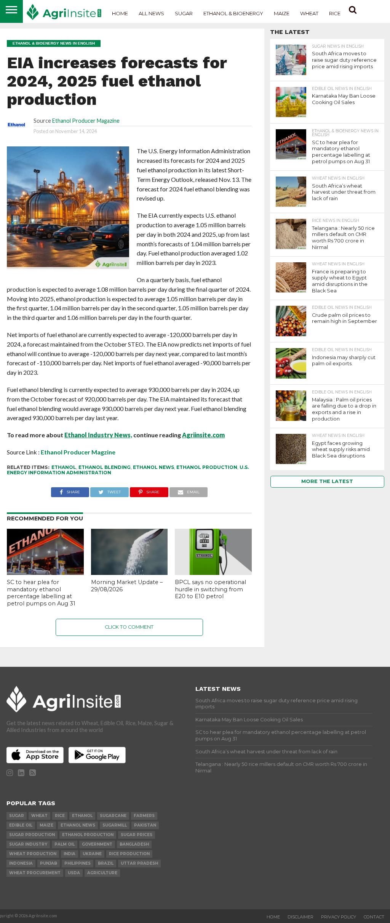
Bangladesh (134, 844)
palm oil (64, 844)
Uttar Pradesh (139, 863)
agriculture (102, 872)
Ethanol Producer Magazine (86, 120)
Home (120, 13)
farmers (144, 815)
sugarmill (114, 825)
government (97, 844)
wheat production (32, 853)
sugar (16, 815)
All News (151, 13)
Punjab (48, 863)
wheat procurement (35, 872)
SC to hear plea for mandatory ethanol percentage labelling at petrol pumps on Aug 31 (41, 593)
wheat (39, 815)
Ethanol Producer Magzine (78, 452)
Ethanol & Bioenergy (233, 13)
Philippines (77, 863)
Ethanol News (153, 467)
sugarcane (113, 815)
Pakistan (145, 825)
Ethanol (63, 467)
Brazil (105, 863)
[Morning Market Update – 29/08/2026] (129, 572)
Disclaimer (300, 917)
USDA (74, 872)
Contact (374, 917)
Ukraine (92, 853)
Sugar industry (28, 844)
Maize (281, 13)
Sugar (184, 13)
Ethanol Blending (104, 467)
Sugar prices (136, 834)
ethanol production (206, 467)
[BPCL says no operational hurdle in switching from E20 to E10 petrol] (213, 572)
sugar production (32, 834)
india (69, 853)
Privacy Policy (338, 917)
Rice (334, 13)
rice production (129, 853)
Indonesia (21, 863)
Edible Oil (20, 825)
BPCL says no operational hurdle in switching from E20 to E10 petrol (210, 589)
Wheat (309, 13)
